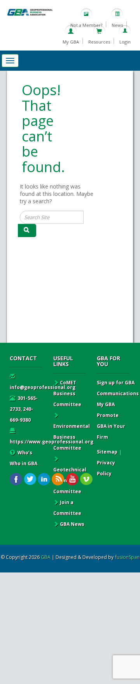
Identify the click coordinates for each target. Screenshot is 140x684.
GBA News (72, 524)
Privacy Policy (106, 468)
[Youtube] (72, 479)
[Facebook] (16, 479)
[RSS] (58, 479)
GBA (46, 557)
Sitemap (107, 451)
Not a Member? (86, 25)
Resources (99, 42)
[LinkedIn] (44, 479)
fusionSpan (127, 557)
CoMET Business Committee (67, 393)
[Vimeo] (86, 479)
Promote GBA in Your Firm (111, 426)
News (117, 25)
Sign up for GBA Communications (118, 388)
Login (125, 42)
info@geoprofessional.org (42, 387)
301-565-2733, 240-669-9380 (24, 409)
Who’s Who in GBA (23, 458)
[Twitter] (30, 479)
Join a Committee (67, 507)
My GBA (71, 42)
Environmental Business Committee (71, 437)
